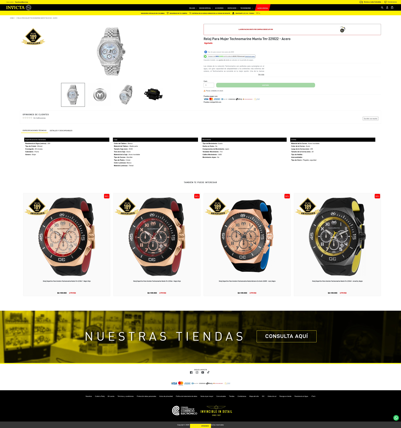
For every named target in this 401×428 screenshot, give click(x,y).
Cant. (205, 81)
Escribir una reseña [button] (370, 118)
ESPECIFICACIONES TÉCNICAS (34, 130)
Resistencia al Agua (301, 396)
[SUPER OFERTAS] (254, 7)
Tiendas (231, 396)
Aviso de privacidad (166, 396)
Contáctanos (392, 2)
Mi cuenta (111, 396)
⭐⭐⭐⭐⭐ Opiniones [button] (200, 426)
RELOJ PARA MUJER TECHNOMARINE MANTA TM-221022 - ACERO (37, 18)
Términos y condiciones (125, 396)
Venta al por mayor (206, 396)
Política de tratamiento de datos (186, 396)
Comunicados (221, 396)
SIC (263, 396)
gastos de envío (224, 60)
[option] (71, 95)
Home (12, 18)
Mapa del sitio (254, 396)
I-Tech (313, 396)
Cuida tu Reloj (100, 396)
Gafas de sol (272, 396)
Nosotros (89, 396)
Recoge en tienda (285, 396)
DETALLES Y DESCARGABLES (61, 130)
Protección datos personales (146, 396)
